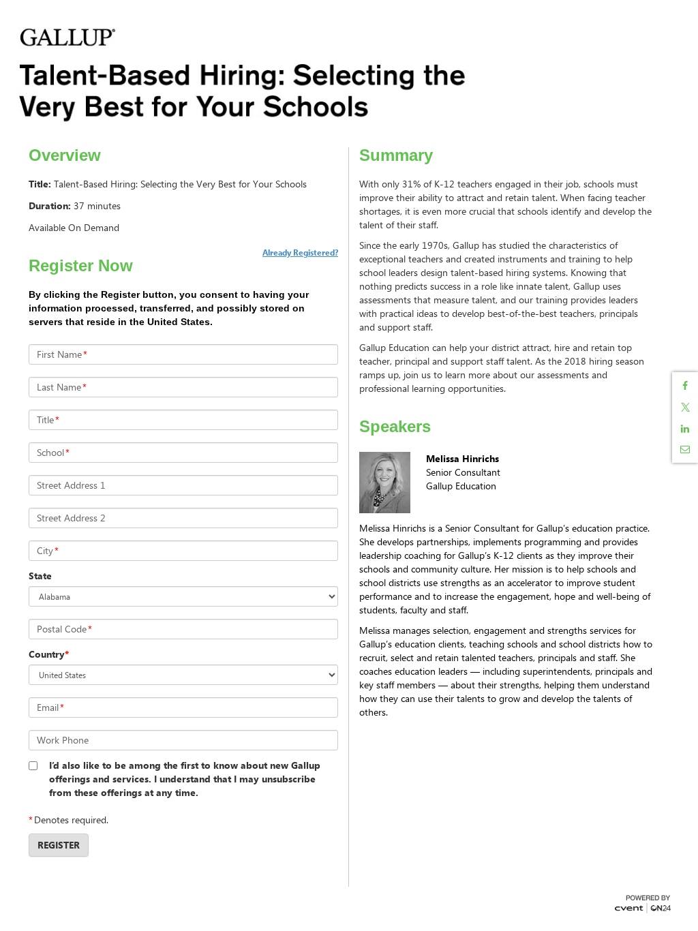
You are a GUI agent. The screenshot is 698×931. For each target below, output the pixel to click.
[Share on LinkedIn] (685, 428)
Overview (65, 155)
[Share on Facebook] (685, 386)
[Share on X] (685, 407)
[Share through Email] (685, 449)
